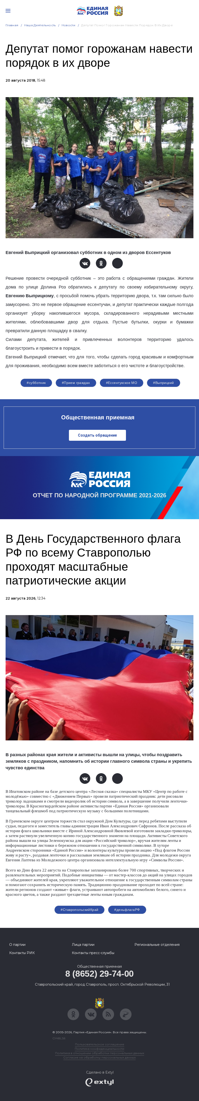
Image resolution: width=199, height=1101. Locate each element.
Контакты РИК (22, 953)
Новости (68, 25)
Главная (12, 25)
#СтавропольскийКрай (79, 910)
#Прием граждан (76, 383)
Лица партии (83, 944)
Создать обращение (97, 435)
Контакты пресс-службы (93, 953)
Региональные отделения (157, 944)
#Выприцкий (163, 383)
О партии (17, 944)
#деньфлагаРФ (127, 910)
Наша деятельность (40, 25)
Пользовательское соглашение (99, 1044)
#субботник (36, 383)
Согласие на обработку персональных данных (99, 1057)
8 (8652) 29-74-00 (99, 974)
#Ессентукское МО (121, 383)
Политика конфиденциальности (99, 1048)
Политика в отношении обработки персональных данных (99, 1053)
